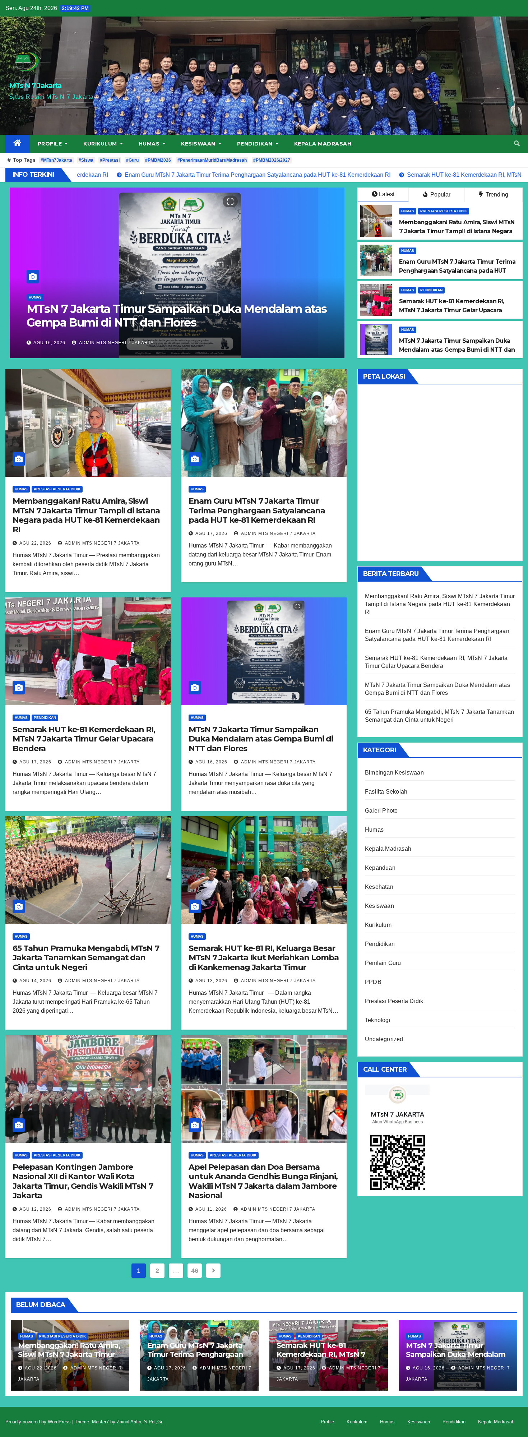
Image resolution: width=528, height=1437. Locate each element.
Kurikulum (101, 143)
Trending (496, 194)
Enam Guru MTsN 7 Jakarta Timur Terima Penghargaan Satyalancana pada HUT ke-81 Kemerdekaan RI (257, 510)
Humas (150, 143)
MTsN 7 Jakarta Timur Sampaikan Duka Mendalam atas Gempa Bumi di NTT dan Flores (261, 739)
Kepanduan (380, 868)
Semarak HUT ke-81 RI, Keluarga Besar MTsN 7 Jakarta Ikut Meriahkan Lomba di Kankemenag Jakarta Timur (264, 957)
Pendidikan (255, 143)
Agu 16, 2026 (211, 761)
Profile (51, 143)
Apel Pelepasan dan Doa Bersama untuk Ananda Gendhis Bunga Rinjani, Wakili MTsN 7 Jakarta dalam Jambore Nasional (263, 1181)
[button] (517, 143)
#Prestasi (110, 160)
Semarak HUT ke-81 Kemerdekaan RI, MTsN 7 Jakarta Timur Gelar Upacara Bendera (84, 739)
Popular (439, 194)
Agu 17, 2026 (211, 533)
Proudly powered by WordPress (38, 1421)
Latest (386, 194)
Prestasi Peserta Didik (443, 211)
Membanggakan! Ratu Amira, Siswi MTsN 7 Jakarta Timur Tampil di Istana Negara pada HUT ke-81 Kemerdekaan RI (86, 515)
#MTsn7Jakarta (56, 160)
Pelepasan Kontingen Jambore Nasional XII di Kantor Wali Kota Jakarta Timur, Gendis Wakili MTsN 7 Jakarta (83, 1181)
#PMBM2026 (158, 160)
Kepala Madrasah (323, 143)
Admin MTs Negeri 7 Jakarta (116, 342)
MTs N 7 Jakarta (35, 85)
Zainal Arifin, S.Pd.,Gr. (140, 1421)
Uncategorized (384, 1039)
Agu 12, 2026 (35, 1209)
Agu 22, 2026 (35, 543)
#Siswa (86, 160)
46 (194, 1270)
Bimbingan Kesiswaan (394, 773)
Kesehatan (379, 887)
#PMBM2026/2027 (271, 160)
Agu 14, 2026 (49, 342)
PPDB (373, 982)
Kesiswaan (199, 143)
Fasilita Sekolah (386, 792)
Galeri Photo (381, 811)
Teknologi (377, 1020)
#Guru (132, 160)
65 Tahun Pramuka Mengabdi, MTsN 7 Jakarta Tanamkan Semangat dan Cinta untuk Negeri (151, 315)
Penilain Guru (383, 963)
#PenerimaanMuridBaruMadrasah (212, 160)
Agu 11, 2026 (211, 1209)
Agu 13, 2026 (211, 980)
